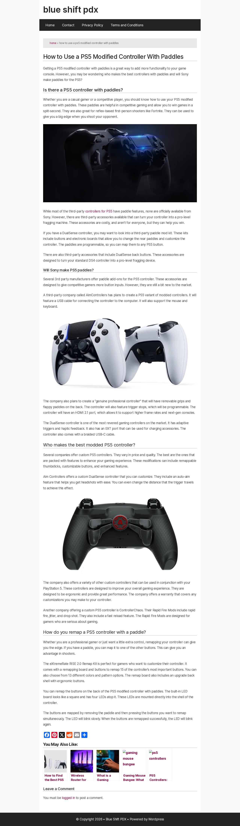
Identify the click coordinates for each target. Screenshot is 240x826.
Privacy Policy (92, 25)
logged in (68, 798)
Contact (68, 25)
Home (50, 25)
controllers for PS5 (98, 211)
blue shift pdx (70, 9)
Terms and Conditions (127, 25)
